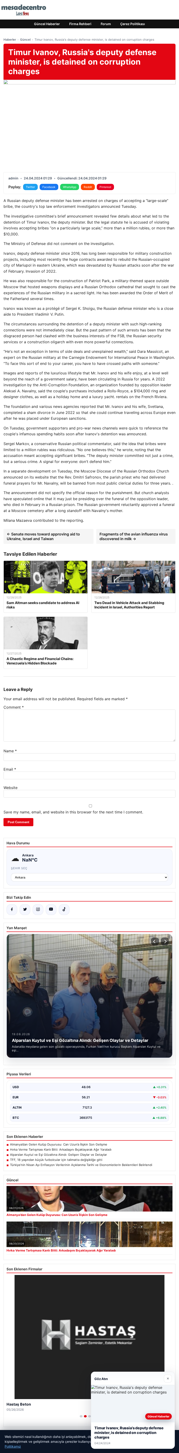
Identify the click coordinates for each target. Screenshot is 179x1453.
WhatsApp (69, 187)
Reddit (88, 187)
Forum (106, 24)
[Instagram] (38, 909)
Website (10, 787)
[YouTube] (51, 909)
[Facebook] (12, 909)
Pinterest (105, 187)
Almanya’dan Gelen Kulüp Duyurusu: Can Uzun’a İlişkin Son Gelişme (58, 1144)
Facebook (48, 187)
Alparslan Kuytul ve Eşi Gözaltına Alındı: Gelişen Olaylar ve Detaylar (58, 1154)
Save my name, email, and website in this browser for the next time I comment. (73, 812)
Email (9, 769)
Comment (13, 707)
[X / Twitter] (25, 909)
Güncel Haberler (47, 24)
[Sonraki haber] (165, 941)
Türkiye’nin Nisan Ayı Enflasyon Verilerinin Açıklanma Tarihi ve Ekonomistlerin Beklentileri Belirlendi (81, 1165)
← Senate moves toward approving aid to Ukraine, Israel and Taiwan (43, 536)
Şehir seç (19, 868)
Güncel (25, 39)
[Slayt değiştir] (81, 1416)
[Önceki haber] (155, 941)
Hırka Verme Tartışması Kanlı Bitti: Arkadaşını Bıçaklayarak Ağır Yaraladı (60, 1149)
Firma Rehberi (80, 24)
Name (10, 751)
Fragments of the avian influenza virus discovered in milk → (134, 536)
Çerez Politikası (132, 24)
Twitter (30, 187)
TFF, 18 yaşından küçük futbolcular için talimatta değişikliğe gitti (56, 1160)
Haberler (9, 39)
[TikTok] (64, 909)
